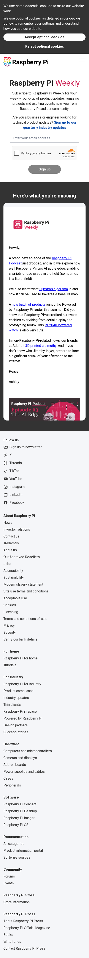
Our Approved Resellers (21, 557)
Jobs (7, 564)
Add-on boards (14, 765)
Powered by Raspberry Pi (22, 718)
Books (8, 935)
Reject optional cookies (44, 46)
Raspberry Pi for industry (22, 684)
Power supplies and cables (24, 772)
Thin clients (12, 705)
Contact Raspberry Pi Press (24, 948)
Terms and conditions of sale (25, 619)
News (7, 523)
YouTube (16, 479)
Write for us (12, 942)
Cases (8, 778)
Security (9, 632)
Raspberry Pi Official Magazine (26, 928)
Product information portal (23, 851)
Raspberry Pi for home (20, 658)
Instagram (17, 487)
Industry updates (16, 698)
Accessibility (13, 571)
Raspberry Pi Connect (19, 804)
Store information (16, 902)
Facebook (17, 503)
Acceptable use (15, 598)
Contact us (11, 536)
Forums (9, 876)
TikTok (14, 471)
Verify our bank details (20, 639)
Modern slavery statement (23, 584)
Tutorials (9, 665)
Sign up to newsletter (26, 447)
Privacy (9, 626)
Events (8, 883)
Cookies (9, 605)
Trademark (11, 543)
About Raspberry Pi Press (23, 921)
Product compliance (18, 691)
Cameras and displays (20, 758)
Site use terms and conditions (26, 591)
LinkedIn (16, 495)
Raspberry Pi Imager (19, 818)
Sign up (45, 169)
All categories (13, 844)
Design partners (15, 725)
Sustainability (13, 577)
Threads (16, 463)
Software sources (16, 857)
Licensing (10, 612)
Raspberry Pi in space (20, 711)
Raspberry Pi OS (16, 825)
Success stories (15, 732)
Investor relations (16, 529)
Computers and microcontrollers (27, 751)
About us (10, 550)
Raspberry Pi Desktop (20, 811)
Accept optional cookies (44, 37)
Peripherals (12, 785)
